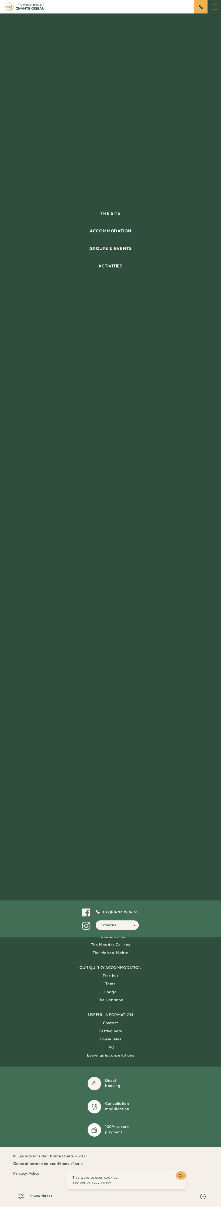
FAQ (110, 1048)
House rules (111, 1039)
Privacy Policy (26, 1174)
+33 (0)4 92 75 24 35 (120, 912)
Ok (181, 1175)
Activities (110, 266)
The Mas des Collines (110, 945)
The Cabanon (110, 1000)
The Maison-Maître (111, 953)
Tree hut (110, 976)
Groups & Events (110, 249)
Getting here (110, 1031)
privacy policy (99, 1182)
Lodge (110, 992)
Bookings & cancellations (110, 1056)
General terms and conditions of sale (48, 1164)
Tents (110, 984)
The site (110, 214)
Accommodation (110, 231)
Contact (110, 1023)
